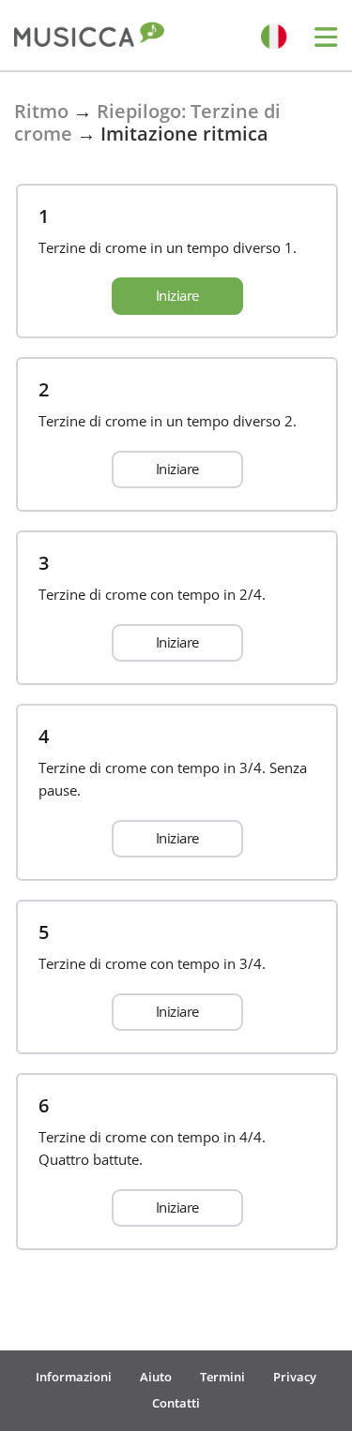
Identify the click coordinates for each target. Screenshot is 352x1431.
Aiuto (156, 1376)
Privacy (294, 1376)
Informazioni (74, 1376)
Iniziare (177, 295)
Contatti (176, 1402)
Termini (222, 1376)
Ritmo (41, 111)
